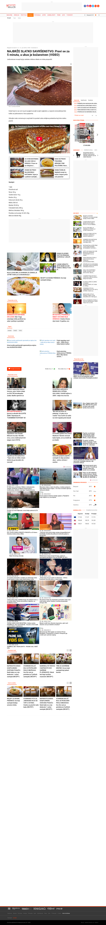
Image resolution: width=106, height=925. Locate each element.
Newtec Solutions (89, 922)
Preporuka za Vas (12, 300)
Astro (44, 15)
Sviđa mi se (49, 369)
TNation (96, 922)
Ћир (96, 6)
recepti (9, 330)
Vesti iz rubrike (12, 683)
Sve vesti (76, 213)
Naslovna (9, 15)
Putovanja (37, 15)
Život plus (24, 15)
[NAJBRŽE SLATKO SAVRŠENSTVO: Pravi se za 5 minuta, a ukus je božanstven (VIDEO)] (39, 85)
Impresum (9, 917)
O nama (59, 913)
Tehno (58, 15)
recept (15, 330)
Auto (63, 15)
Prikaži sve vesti (79, 115)
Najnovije (76, 100)
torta (20, 330)
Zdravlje (16, 15)
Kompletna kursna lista (91, 510)
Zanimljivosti (51, 15)
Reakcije (90, 100)
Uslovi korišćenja (66, 913)
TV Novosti (70, 15)
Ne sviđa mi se (63, 369)
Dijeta (19, 18)
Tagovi (9, 326)
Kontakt (15, 917)
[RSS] (97, 213)
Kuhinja (30, 15)
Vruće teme (11, 336)
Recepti (9, 18)
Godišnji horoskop (88, 150)
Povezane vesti (12, 650)
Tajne (14, 18)
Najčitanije (84, 100)
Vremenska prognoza (80, 482)
